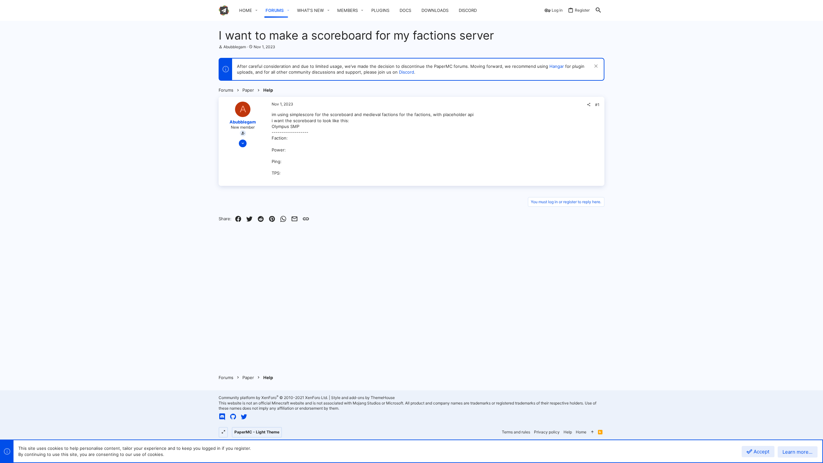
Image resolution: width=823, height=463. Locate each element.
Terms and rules (516, 432)
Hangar (556, 66)
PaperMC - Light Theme (256, 432)
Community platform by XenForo (273, 397)
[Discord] (222, 416)
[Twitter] (244, 416)
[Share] (588, 105)
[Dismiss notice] (595, 66)
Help (568, 432)
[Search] (598, 10)
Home (581, 432)
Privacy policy (547, 432)
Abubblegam (234, 46)
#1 (597, 104)
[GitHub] (233, 416)
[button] (256, 10)
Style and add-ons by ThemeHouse (363, 397)
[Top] (592, 432)
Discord (406, 72)
